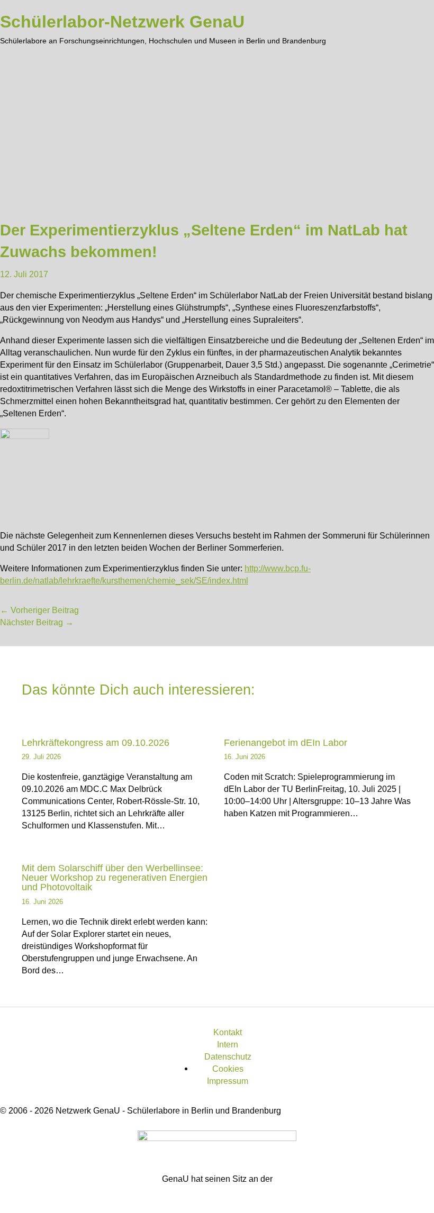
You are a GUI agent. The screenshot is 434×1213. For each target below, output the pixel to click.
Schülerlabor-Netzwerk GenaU (122, 21)
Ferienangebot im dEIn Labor (285, 742)
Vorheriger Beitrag (39, 610)
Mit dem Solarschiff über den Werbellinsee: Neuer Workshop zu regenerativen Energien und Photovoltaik (114, 877)
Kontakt (227, 1032)
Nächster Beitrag (37, 622)
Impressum (227, 1081)
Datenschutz (227, 1056)
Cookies (227, 1068)
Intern (227, 1044)
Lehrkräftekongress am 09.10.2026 (95, 742)
